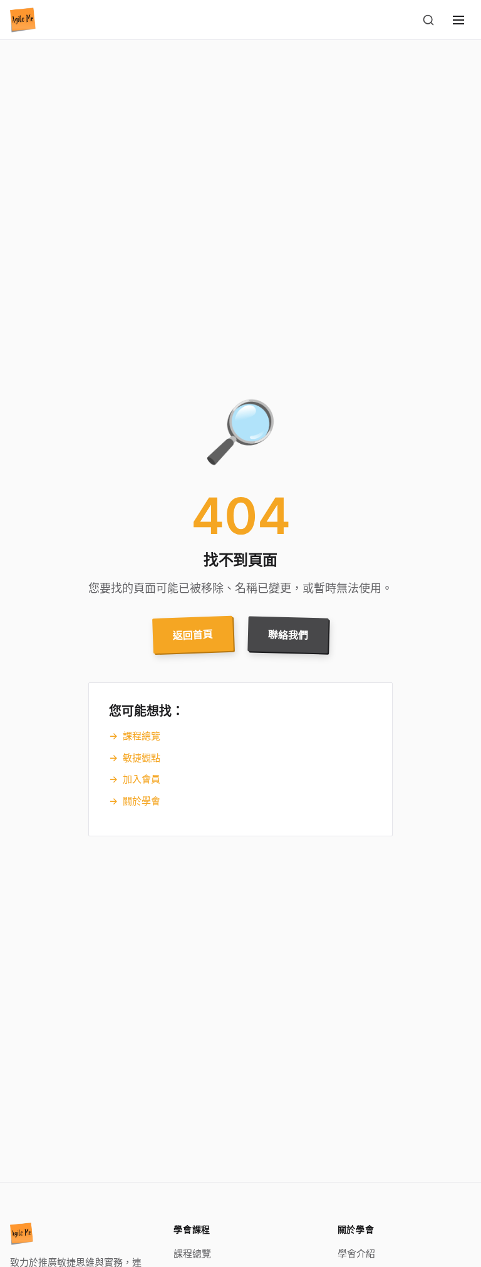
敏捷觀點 (134, 758)
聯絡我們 (288, 635)
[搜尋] (428, 20)
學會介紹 (356, 1253)
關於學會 (134, 801)
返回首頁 (193, 635)
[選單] (458, 20)
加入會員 (134, 779)
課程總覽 (134, 736)
